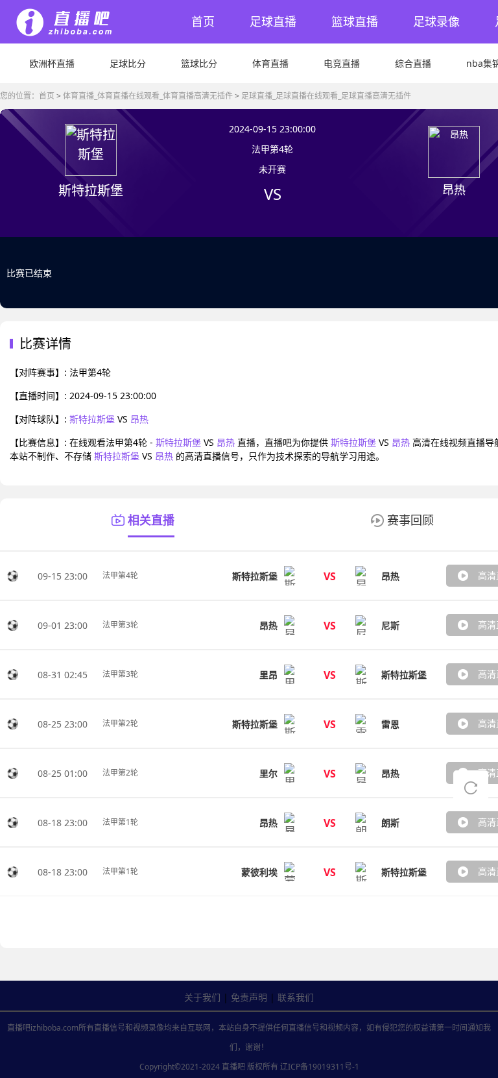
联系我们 (296, 997)
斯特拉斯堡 (92, 419)
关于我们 (202, 997)
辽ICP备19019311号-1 (319, 1066)
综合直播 (413, 63)
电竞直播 (342, 63)
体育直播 (270, 63)
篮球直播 (354, 21)
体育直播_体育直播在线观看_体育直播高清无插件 (148, 95)
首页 (203, 21)
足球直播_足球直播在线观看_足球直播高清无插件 (326, 95)
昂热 (139, 419)
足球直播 (273, 21)
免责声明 (249, 997)
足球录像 (436, 21)
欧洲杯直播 (52, 63)
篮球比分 (199, 63)
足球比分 (128, 63)
